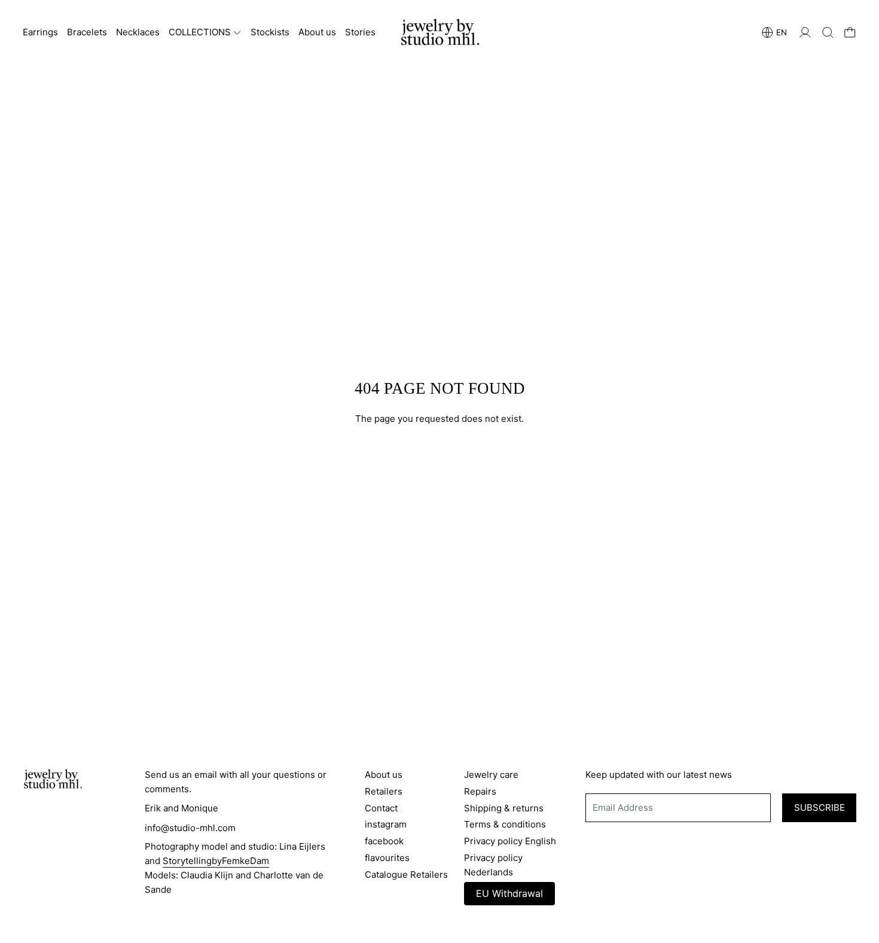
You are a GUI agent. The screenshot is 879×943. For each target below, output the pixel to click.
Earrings (40, 32)
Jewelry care (491, 774)
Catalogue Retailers (406, 874)
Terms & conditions (505, 824)
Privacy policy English (510, 841)
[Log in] (805, 32)
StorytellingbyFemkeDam (216, 860)
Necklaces (138, 32)
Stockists (270, 32)
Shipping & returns (504, 808)
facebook (384, 841)
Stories (360, 32)
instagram (386, 824)
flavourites (387, 857)
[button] (828, 32)
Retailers (383, 791)
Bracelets (87, 32)
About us (317, 32)
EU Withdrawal (509, 893)
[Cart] (850, 32)
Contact (381, 808)
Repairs (480, 791)
